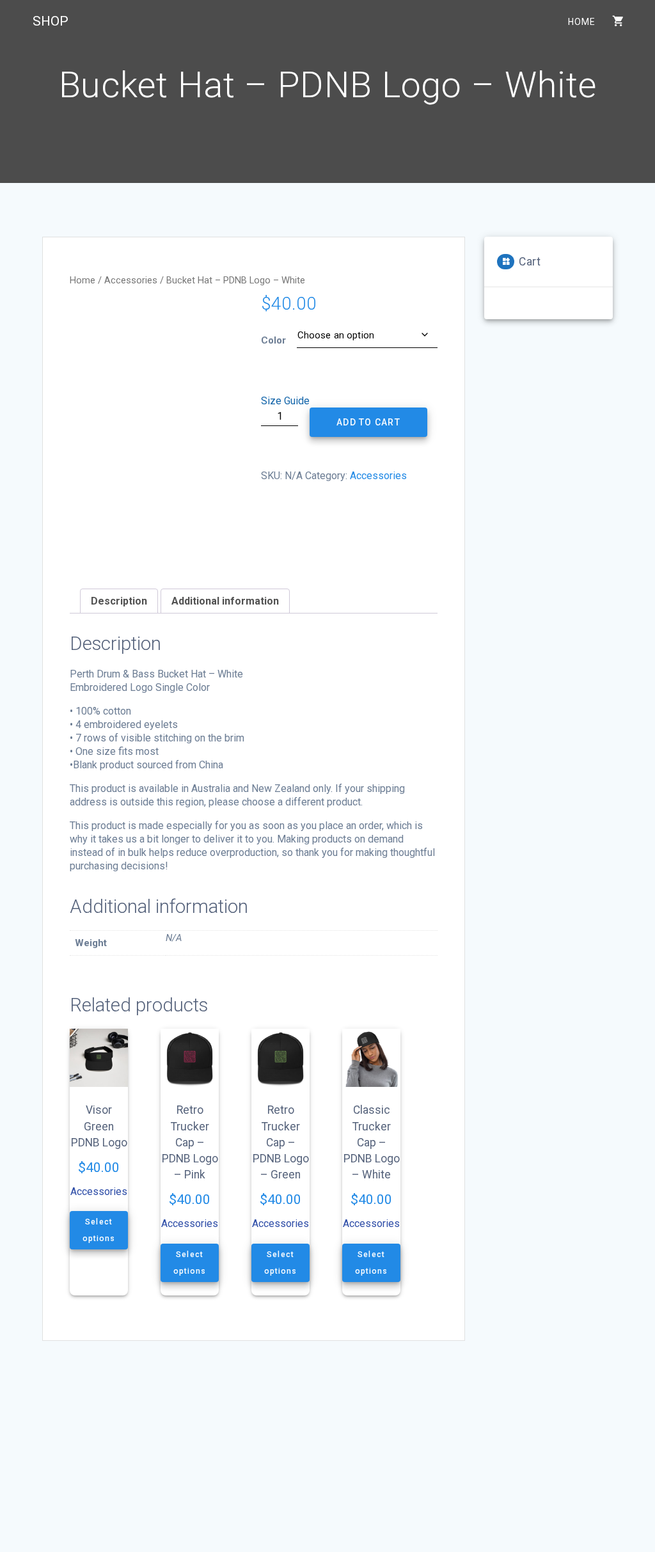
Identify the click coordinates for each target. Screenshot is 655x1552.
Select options (99, 1230)
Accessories (130, 280)
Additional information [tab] (225, 601)
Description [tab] (119, 601)
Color (273, 340)
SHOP (50, 21)
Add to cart (368, 422)
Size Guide (285, 401)
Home (581, 22)
